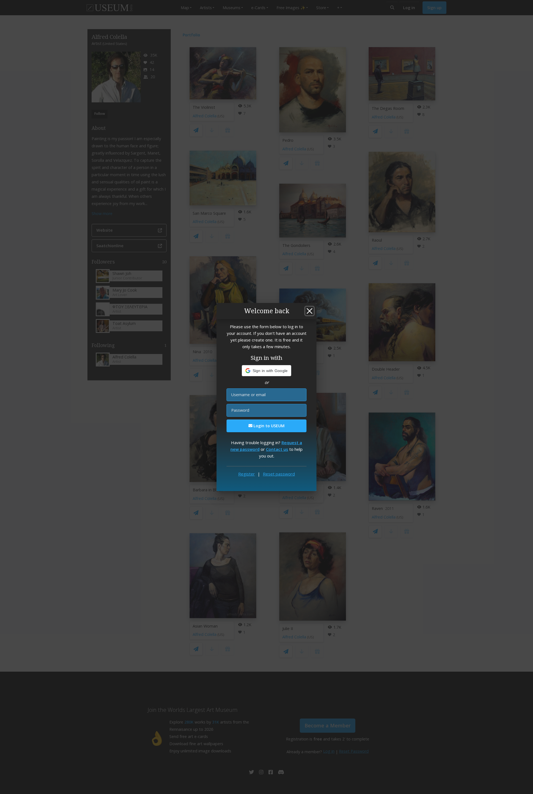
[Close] (309, 311)
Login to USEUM (268, 425)
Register (246, 474)
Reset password (279, 474)
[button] (266, 370)
